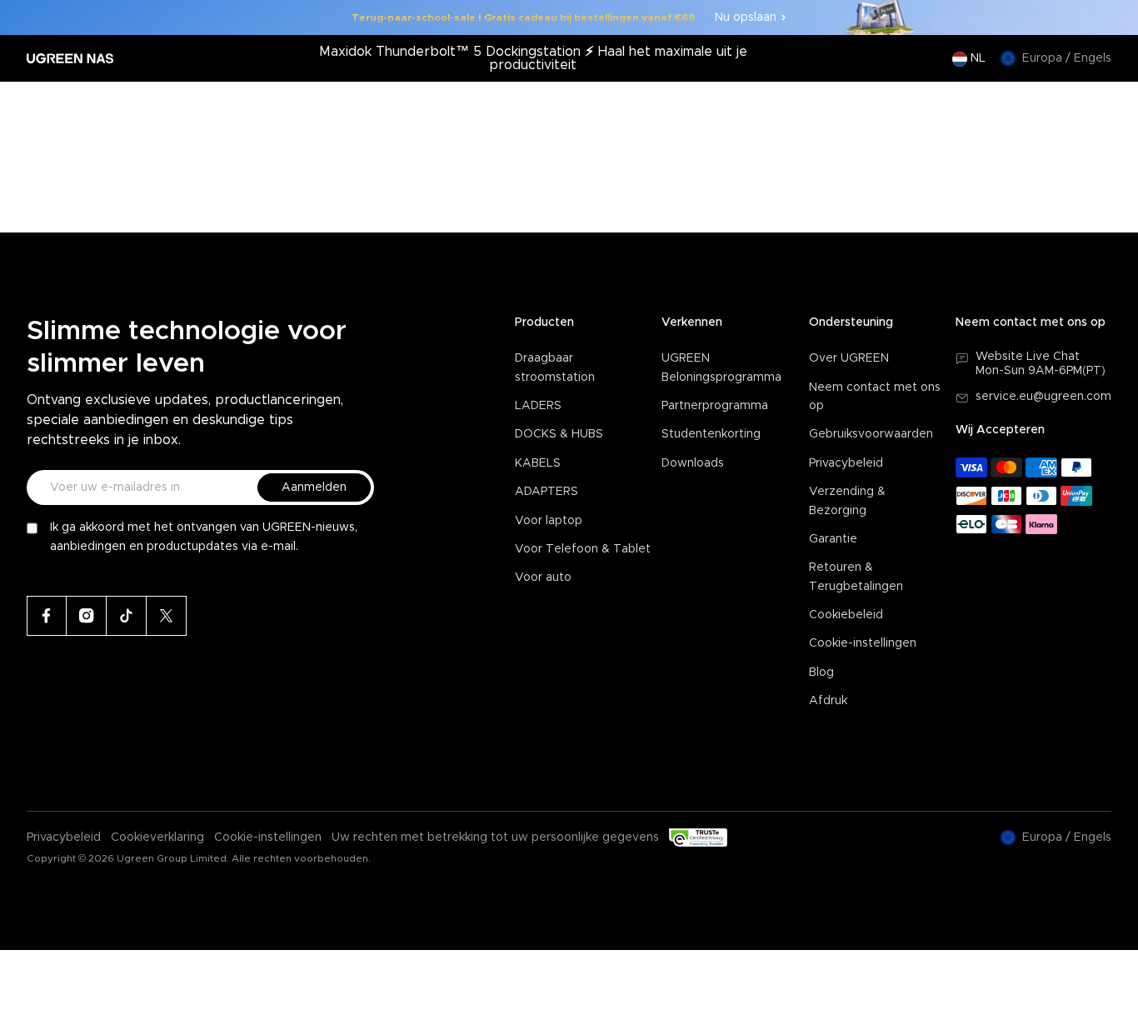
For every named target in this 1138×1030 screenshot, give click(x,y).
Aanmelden (314, 487)
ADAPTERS (546, 492)
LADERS (538, 406)
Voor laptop (548, 521)
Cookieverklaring (157, 837)
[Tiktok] (127, 616)
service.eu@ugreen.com (1043, 396)
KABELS (538, 463)
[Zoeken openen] (1030, 107)
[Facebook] (47, 616)
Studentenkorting (711, 434)
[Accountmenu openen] (1064, 107)
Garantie (833, 539)
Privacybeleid (846, 463)
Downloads (692, 463)
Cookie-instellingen (862, 643)
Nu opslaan (745, 17)
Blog (821, 672)
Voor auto (543, 577)
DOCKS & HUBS (559, 434)
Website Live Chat (1028, 356)
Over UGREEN (849, 358)
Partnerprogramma (714, 406)
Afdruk (828, 701)
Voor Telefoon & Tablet (583, 549)
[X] (167, 616)
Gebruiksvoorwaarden (871, 434)
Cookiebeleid (846, 615)
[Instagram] (87, 616)
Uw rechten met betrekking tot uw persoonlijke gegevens (495, 837)
